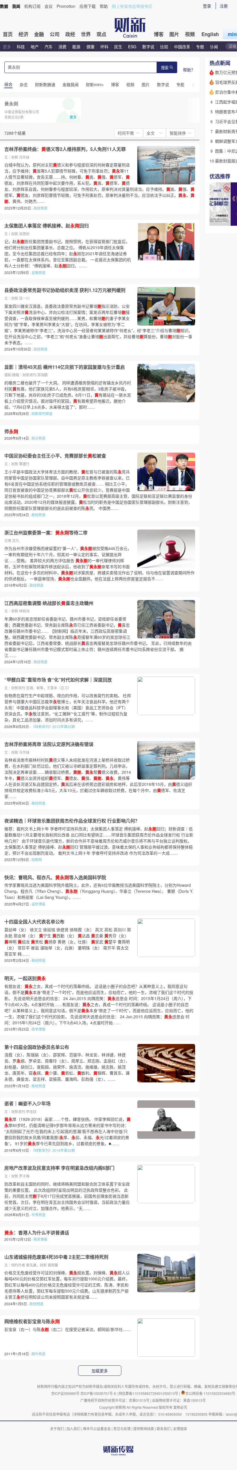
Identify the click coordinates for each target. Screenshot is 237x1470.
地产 (35, 46)
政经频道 (40, 207)
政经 (70, 34)
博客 (159, 34)
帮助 (104, 6)
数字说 (148, 46)
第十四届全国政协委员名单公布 (36, 1047)
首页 (8, 34)
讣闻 (214, 46)
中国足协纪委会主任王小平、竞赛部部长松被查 (55, 456)
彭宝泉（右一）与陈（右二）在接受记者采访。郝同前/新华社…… (67, 1329)
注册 (224, 6)
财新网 (37, 859)
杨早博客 (38, 1029)
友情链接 (180, 1428)
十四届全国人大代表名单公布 (34, 922)
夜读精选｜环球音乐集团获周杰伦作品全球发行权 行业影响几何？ (72, 821)
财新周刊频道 (42, 413)
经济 (23, 34)
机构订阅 (32, 6)
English (210, 34)
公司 (55, 34)
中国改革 (182, 46)
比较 (164, 46)
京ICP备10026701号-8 (98, 1393)
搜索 (165, 68)
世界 (86, 34)
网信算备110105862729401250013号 (148, 1393)
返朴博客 (38, 903)
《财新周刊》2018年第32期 (53, 1150)
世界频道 (38, 1214)
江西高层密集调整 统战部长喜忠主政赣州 (48, 603)
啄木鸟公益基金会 (97, 1428)
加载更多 (100, 1371)
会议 (49, 6)
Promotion (66, 6)
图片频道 (38, 1353)
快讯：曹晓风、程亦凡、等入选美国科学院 (55, 877)
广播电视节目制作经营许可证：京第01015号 (114, 1400)
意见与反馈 (122, 1428)
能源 (77, 46)
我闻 (16, 6)
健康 (90, 46)
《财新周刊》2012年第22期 (53, 726)
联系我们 (164, 1428)
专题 (200, 46)
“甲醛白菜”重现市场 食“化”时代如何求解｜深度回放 (58, 680)
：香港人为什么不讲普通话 (36, 1233)
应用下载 (87, 6)
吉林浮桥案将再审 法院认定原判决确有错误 (48, 744)
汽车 (49, 46)
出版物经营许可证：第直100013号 (179, 1400)
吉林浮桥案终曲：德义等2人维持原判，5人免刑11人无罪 (65, 149)
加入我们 (73, 1428)
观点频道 (38, 438)
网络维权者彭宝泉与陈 (32, 1321)
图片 (174, 34)
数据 (4, 6)
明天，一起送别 (25, 978)
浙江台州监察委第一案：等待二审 (46, 533)
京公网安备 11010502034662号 (210, 1393)
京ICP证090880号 (65, 1393)
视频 (190, 34)
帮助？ (189, 70)
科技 (21, 46)
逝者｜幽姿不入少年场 (27, 1103)
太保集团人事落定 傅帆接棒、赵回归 (46, 226)
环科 (104, 46)
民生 (118, 46)
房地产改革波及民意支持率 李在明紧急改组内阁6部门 (59, 1168)
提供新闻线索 (143, 1428)
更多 (7, 46)
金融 (39, 34)
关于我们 (57, 1428)
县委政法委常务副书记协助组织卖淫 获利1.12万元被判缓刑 (64, 290)
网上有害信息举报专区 (132, 6)
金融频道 (38, 272)
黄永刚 (11, 103)
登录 (207, 6)
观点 (101, 34)
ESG (132, 46)
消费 (62, 46)
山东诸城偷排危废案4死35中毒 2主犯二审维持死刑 (56, 1257)
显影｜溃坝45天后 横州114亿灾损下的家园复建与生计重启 (64, 367)
